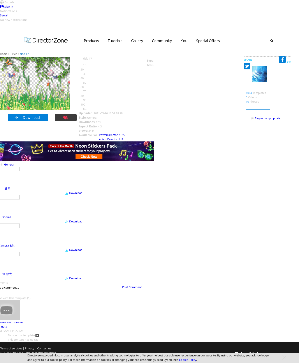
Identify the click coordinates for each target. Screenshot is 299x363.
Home (3, 54)
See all (4, 15)
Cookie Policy (187, 360)
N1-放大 (7, 274)
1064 (249, 93)
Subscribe (258, 107)
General (9, 164)
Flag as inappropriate (267, 118)
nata (4, 326)
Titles (13, 54)
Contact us (44, 348)
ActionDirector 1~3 (111, 139)
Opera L (7, 217)
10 (247, 102)
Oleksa (251, 88)
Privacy (29, 348)
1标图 (6, 188)
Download (76, 193)
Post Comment (132, 287)
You (184, 40)
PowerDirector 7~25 (112, 135)
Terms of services (11, 348)
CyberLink (16, 353)
